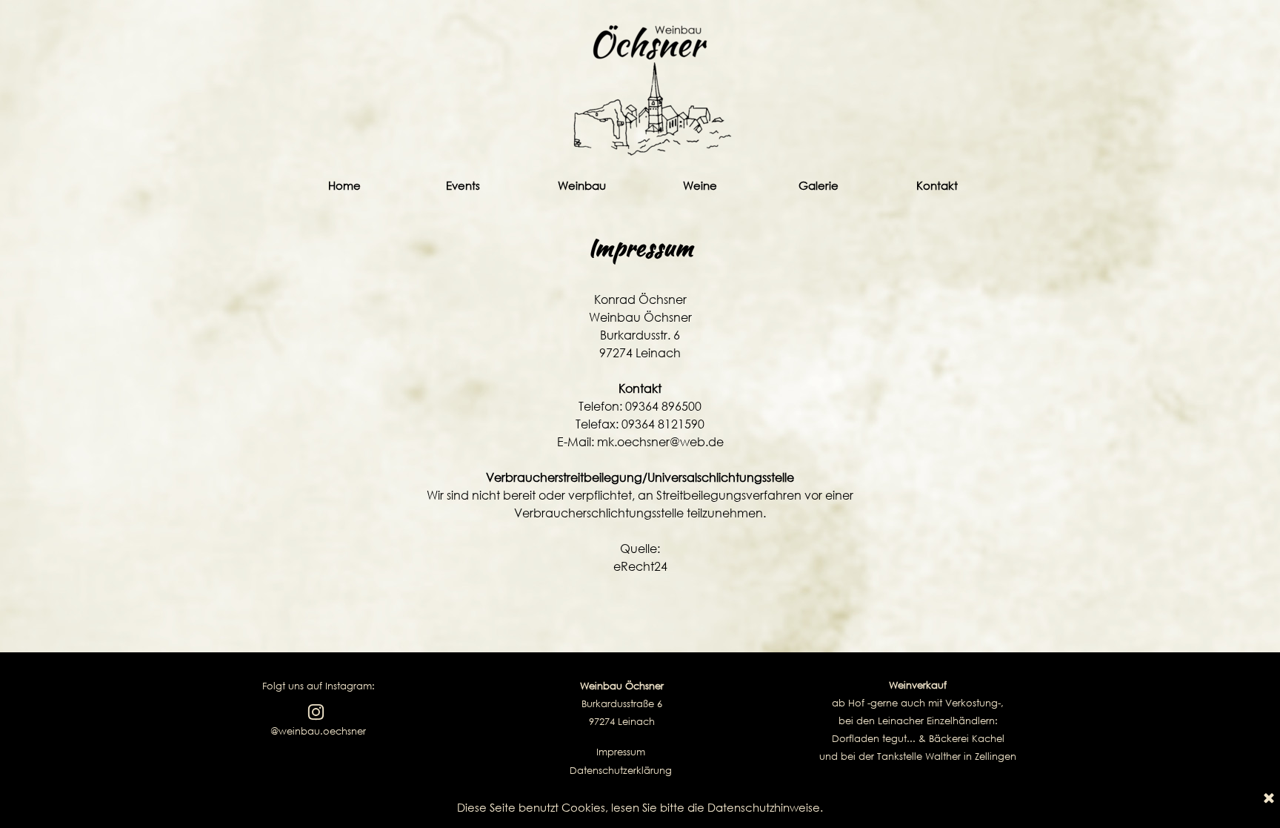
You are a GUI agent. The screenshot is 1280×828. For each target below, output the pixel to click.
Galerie (819, 185)
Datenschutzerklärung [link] (621, 770)
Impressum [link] (620, 752)
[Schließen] (1268, 799)
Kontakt (937, 185)
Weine (700, 185)
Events (463, 185)
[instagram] (316, 712)
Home (344, 185)
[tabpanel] (640, 411)
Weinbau (582, 185)
